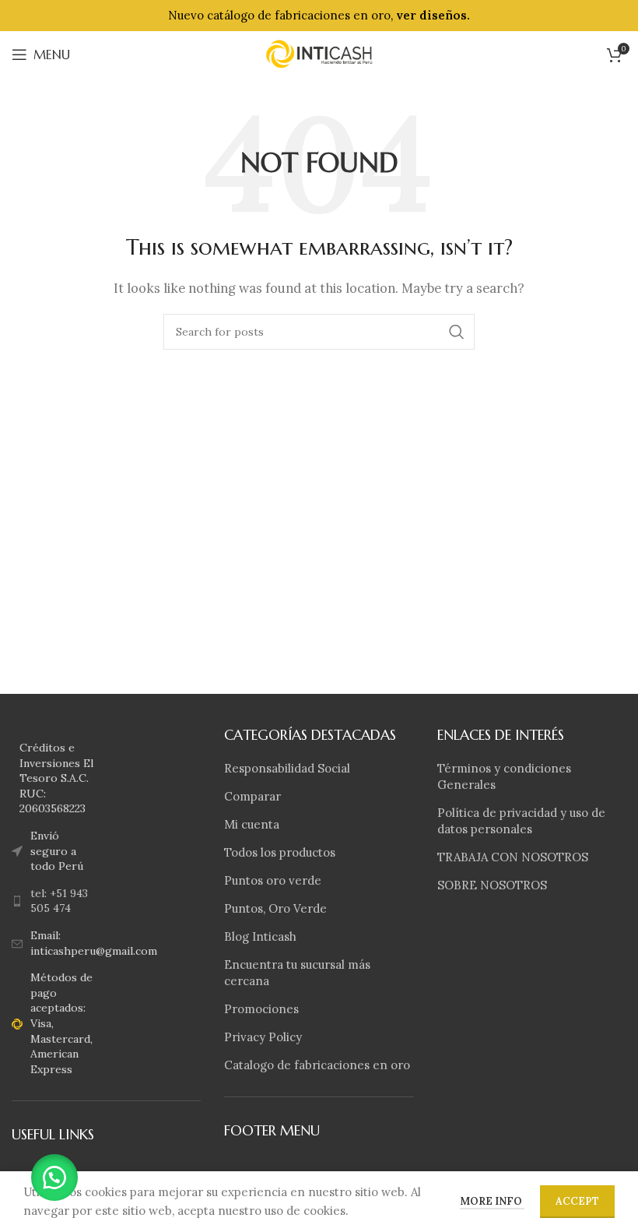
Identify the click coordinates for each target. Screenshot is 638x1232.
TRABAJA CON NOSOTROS (512, 857)
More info (492, 1201)
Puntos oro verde (272, 880)
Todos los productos (279, 852)
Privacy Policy (263, 1037)
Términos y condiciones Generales (504, 776)
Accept (577, 1201)
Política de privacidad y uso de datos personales (521, 820)
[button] (54, 1177)
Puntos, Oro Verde (275, 908)
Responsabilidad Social (287, 768)
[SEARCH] (457, 332)
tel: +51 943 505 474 (59, 901)
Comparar (252, 796)
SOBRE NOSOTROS (492, 885)
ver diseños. (433, 15)
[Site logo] (319, 53)
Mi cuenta (251, 824)
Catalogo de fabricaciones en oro (317, 1065)
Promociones (261, 1008)
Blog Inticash (260, 936)
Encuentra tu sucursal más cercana (297, 972)
